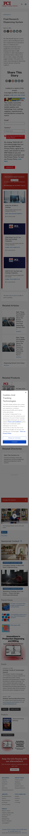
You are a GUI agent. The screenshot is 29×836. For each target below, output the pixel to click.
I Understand (14, 441)
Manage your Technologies (14, 437)
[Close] (25, 392)
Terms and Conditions (14, 422)
